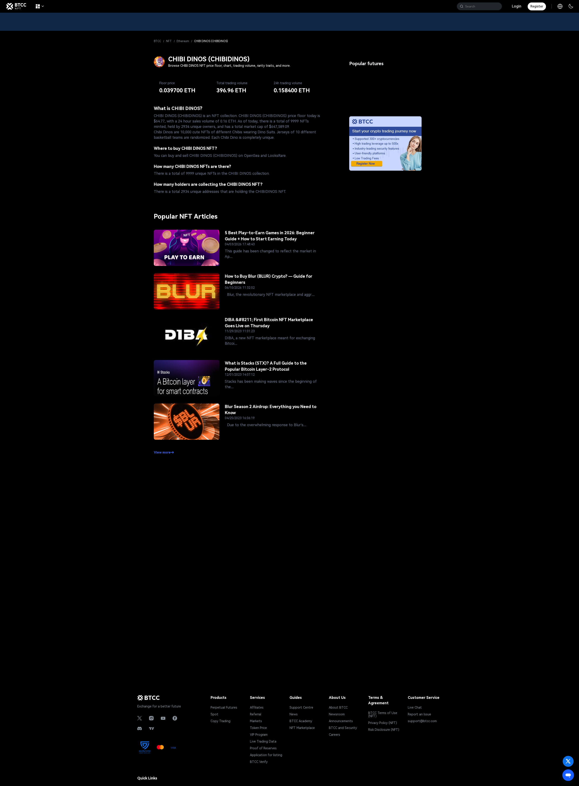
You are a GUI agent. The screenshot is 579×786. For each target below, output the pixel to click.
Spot (214, 714)
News (294, 714)
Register (536, 6)
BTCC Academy (301, 721)
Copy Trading (220, 721)
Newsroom (337, 714)
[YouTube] (163, 718)
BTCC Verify (259, 762)
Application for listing (266, 755)
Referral (255, 714)
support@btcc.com (422, 721)
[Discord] (139, 728)
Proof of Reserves (263, 748)
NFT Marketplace (302, 728)
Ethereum (183, 41)
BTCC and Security (343, 728)
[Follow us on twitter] (568, 761)
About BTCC (338, 707)
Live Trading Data (263, 741)
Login (516, 6)
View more (162, 452)
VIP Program (259, 734)
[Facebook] (175, 718)
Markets (256, 721)
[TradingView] (151, 728)
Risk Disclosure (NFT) (383, 729)
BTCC (157, 41)
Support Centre (301, 707)
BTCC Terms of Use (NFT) (382, 714)
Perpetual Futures (224, 707)
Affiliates (256, 707)
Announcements (341, 721)
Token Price (258, 728)
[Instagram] (151, 718)
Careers (334, 734)
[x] (139, 718)
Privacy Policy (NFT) (382, 723)
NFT (169, 41)
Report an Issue (419, 714)
